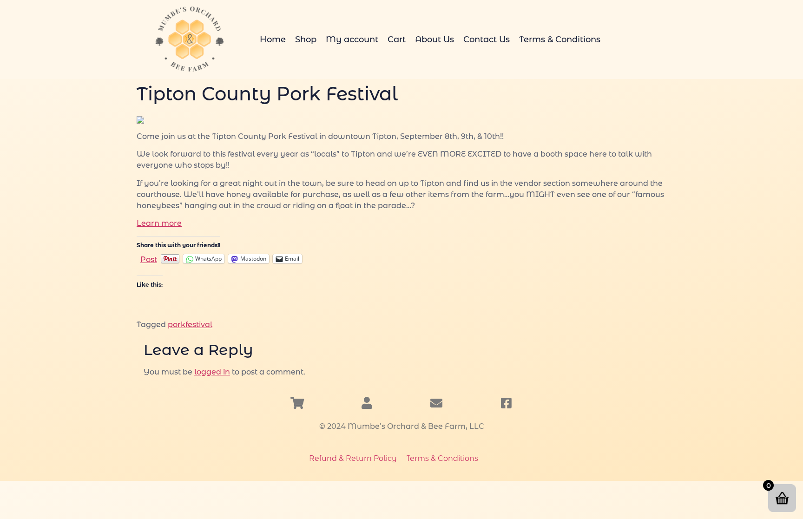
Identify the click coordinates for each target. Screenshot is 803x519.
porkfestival (190, 324)
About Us (434, 39)
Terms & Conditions (559, 39)
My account (352, 39)
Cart (397, 39)
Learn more (159, 223)
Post (148, 259)
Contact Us (486, 39)
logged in (212, 372)
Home (273, 39)
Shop (305, 39)
